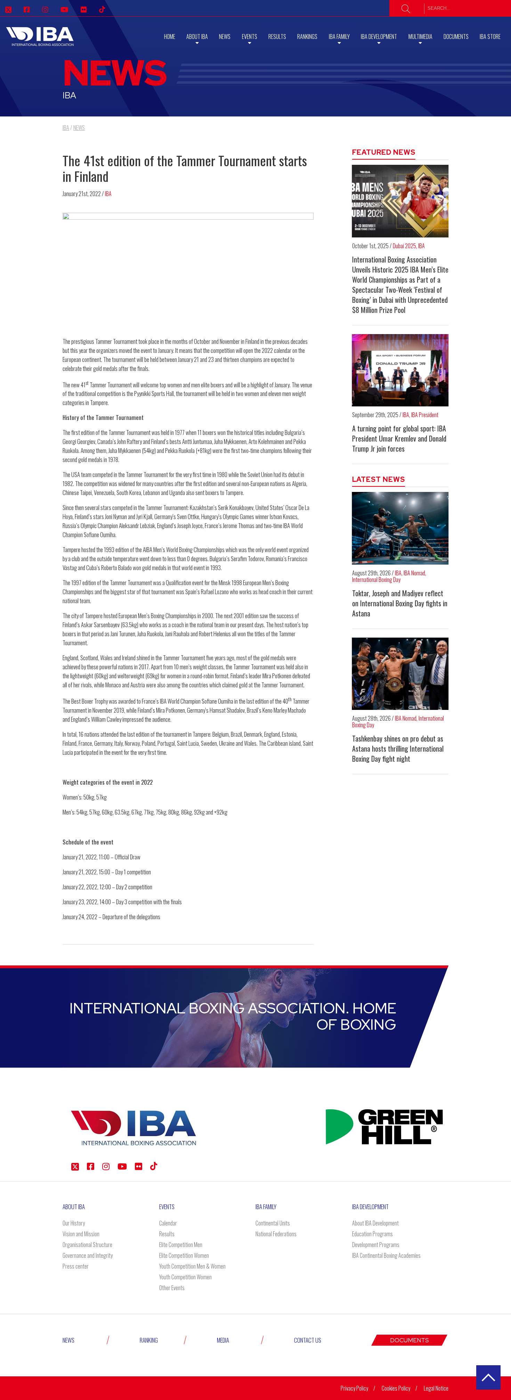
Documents (456, 36)
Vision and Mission (81, 1234)
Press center (76, 1266)
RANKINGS (307, 36)
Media (223, 1340)
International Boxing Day (376, 579)
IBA (108, 193)
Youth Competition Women (185, 1277)
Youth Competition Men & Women (192, 1266)
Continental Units (273, 1223)
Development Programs (375, 1244)
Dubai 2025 (404, 246)
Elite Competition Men (180, 1244)
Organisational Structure (87, 1244)
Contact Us (307, 1340)
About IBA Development (375, 1223)
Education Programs (372, 1234)
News (224, 36)
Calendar (168, 1223)
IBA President (424, 415)
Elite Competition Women (184, 1255)
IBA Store (490, 36)
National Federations (276, 1234)
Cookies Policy (396, 1388)
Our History (74, 1223)
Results (277, 36)
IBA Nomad (414, 573)
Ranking (149, 1340)
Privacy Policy (354, 1388)
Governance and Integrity (88, 1255)
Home (169, 36)
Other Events (172, 1288)
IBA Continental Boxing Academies (386, 1255)
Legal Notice (436, 1388)
